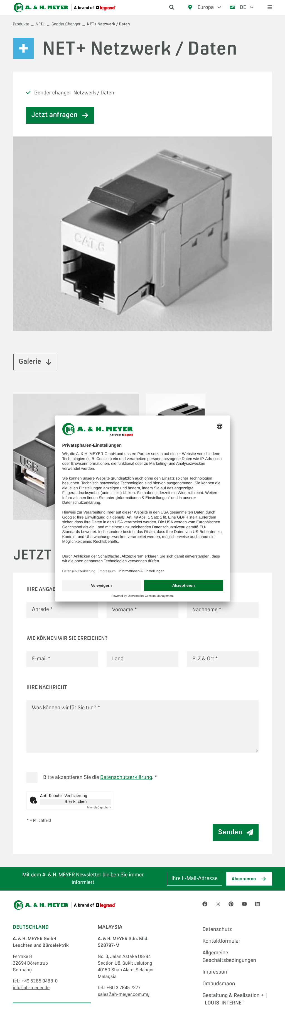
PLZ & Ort (205, 658)
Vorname (124, 609)
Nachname (207, 609)
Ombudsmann (218, 983)
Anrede (42, 609)
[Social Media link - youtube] (244, 904)
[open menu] (269, 7)
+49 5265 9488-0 (39, 981)
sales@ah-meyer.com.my (123, 994)
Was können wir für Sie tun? (66, 707)
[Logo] (65, 7)
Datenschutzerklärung (126, 777)
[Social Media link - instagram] (217, 904)
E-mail (41, 658)
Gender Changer (66, 24)
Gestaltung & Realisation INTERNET (234, 999)
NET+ (40, 24)
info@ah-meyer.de (31, 988)
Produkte (21, 24)
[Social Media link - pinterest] (231, 904)
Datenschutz (217, 929)
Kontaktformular (221, 941)
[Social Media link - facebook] (204, 904)
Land (118, 658)
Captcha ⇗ (99, 807)
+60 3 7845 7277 (123, 988)
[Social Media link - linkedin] (257, 904)
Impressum (215, 972)
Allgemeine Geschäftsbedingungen (229, 956)
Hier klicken (76, 802)
